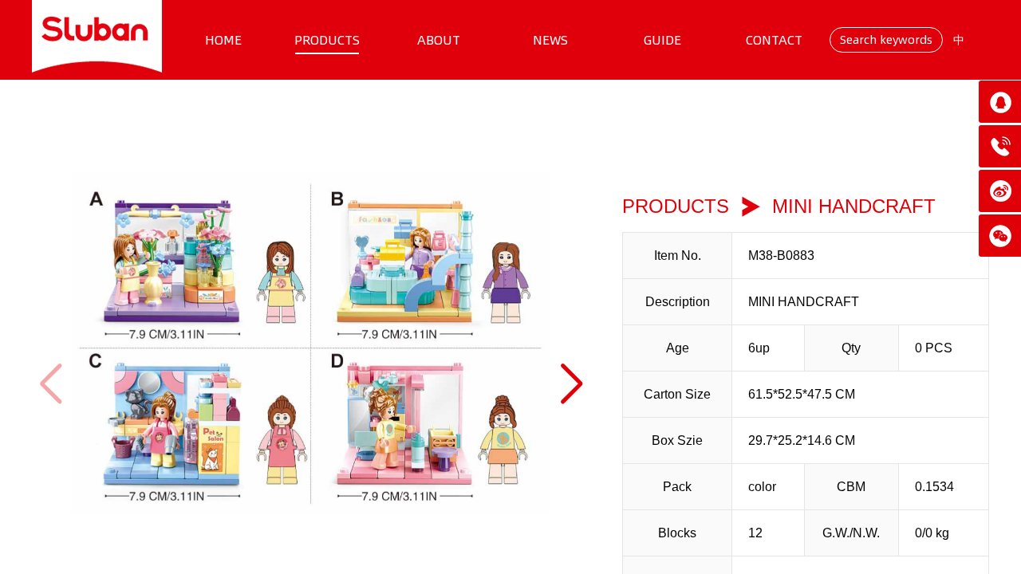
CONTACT (774, 40)
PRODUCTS (327, 40)
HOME (223, 40)
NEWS (550, 40)
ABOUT (438, 40)
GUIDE (662, 40)
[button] (571, 383)
